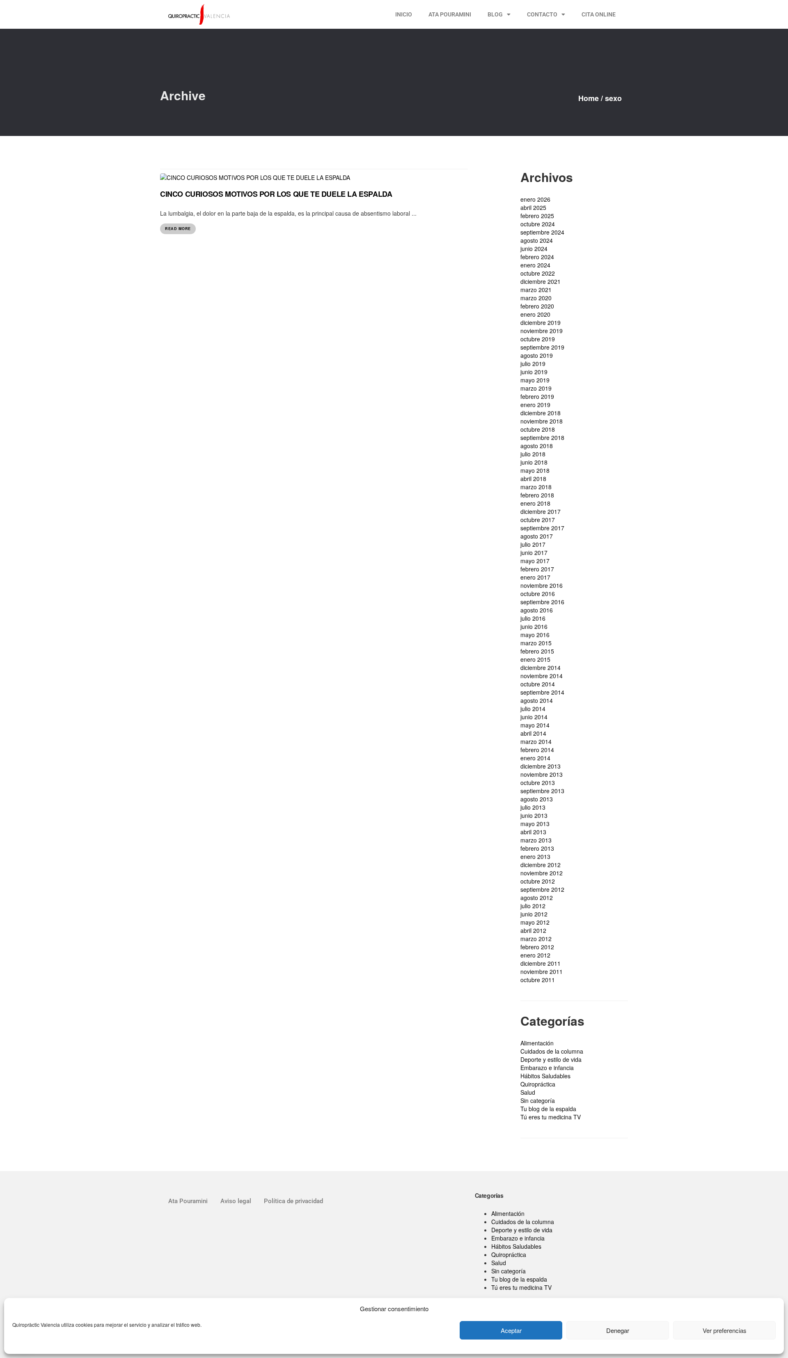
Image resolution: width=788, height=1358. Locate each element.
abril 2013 (533, 832)
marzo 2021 (536, 289)
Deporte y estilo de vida (551, 1059)
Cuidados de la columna (551, 1051)
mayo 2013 (535, 823)
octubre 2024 (537, 224)
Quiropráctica (537, 1084)
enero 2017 (535, 577)
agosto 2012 (536, 897)
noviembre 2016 (541, 585)
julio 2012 (532, 906)
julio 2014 (532, 708)
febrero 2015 (537, 651)
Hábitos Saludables (545, 1076)
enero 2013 (535, 856)
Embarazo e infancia (547, 1067)
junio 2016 (533, 626)
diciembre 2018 (540, 413)
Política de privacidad (293, 1201)
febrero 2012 (537, 947)
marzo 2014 (536, 741)
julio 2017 (532, 544)
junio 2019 (533, 372)
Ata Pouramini (188, 1201)
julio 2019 (532, 363)
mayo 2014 (535, 725)
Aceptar (511, 1330)
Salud (527, 1092)
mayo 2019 (535, 380)
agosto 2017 (536, 536)
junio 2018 (533, 462)
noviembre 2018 (541, 421)
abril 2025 (533, 207)
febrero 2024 (537, 257)
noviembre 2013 (541, 774)
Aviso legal (235, 1201)
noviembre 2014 (541, 676)
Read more (178, 228)
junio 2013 (533, 815)
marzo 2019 (536, 388)
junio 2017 (533, 552)
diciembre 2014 (540, 667)
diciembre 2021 (540, 281)
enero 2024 (535, 265)
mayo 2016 (535, 635)
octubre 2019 (537, 339)
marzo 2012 (536, 938)
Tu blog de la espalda (548, 1109)
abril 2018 (533, 478)
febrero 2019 (537, 396)
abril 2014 (533, 733)
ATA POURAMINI (449, 14)
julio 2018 (532, 454)
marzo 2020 (536, 298)
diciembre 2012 (540, 865)
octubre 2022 (537, 273)
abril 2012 (533, 930)
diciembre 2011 (540, 963)
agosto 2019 (536, 355)
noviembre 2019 (541, 331)
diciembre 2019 (540, 322)
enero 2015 (535, 659)
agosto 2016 (536, 610)
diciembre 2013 (540, 766)
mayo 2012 (535, 922)
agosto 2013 (536, 799)
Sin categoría (537, 1100)
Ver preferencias (725, 1330)
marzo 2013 (536, 840)
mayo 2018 (535, 470)
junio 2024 (533, 248)
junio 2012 (533, 914)
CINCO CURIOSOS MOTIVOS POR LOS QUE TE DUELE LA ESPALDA (276, 194)
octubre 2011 (537, 980)
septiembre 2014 (542, 692)
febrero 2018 (537, 495)
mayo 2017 (535, 561)
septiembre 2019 (542, 347)
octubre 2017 (537, 520)
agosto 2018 (536, 446)
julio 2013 (532, 807)
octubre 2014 (537, 684)
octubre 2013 (537, 782)
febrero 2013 (537, 848)
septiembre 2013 (542, 791)
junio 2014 (533, 717)
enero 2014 (535, 758)
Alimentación (537, 1043)
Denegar (617, 1330)
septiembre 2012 (542, 889)
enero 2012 (535, 955)
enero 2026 (535, 199)
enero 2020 (535, 314)
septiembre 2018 (542, 437)
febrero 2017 (537, 569)
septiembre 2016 (542, 602)
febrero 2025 (537, 216)
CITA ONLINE (599, 14)
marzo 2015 (536, 643)
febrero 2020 (537, 306)
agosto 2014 (536, 700)
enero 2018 (535, 503)
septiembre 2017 (542, 528)
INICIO (403, 14)
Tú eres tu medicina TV (550, 1117)
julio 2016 (532, 618)
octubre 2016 (537, 593)
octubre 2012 (537, 881)
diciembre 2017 (540, 511)
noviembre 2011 (541, 971)
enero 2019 (535, 404)
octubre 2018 (537, 429)
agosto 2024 (536, 240)
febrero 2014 (537, 750)
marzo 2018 (536, 487)
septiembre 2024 (542, 232)
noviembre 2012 (541, 873)
